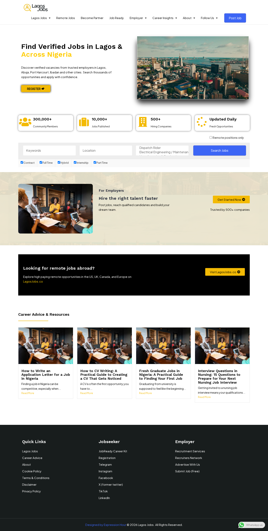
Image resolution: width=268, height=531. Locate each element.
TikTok (103, 491)
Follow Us (207, 18)
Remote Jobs (65, 18)
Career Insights (162, 18)
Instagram (105, 471)
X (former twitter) (111, 484)
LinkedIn (104, 498)
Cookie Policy (31, 471)
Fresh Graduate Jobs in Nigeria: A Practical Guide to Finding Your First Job (161, 375)
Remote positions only (228, 137)
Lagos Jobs (39, 18)
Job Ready (116, 18)
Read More (27, 393)
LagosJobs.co (33, 281)
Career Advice (32, 458)
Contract (29, 162)
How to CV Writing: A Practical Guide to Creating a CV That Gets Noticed (103, 375)
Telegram (105, 464)
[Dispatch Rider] (162, 148)
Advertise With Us (187, 464)
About (187, 18)
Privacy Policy (31, 491)
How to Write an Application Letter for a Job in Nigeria (45, 375)
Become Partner (92, 18)
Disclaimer (29, 484)
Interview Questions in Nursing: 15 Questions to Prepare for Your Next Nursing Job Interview (219, 376)
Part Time (102, 162)
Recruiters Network (188, 458)
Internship (82, 162)
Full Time (47, 162)
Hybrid (64, 162)
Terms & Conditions (35, 478)
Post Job (235, 18)
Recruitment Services (190, 451)
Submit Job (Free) (187, 471)
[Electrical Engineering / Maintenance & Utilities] (162, 152)
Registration (107, 458)
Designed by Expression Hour (105, 524)
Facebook (106, 478)
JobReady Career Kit (113, 451)
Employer (136, 18)
